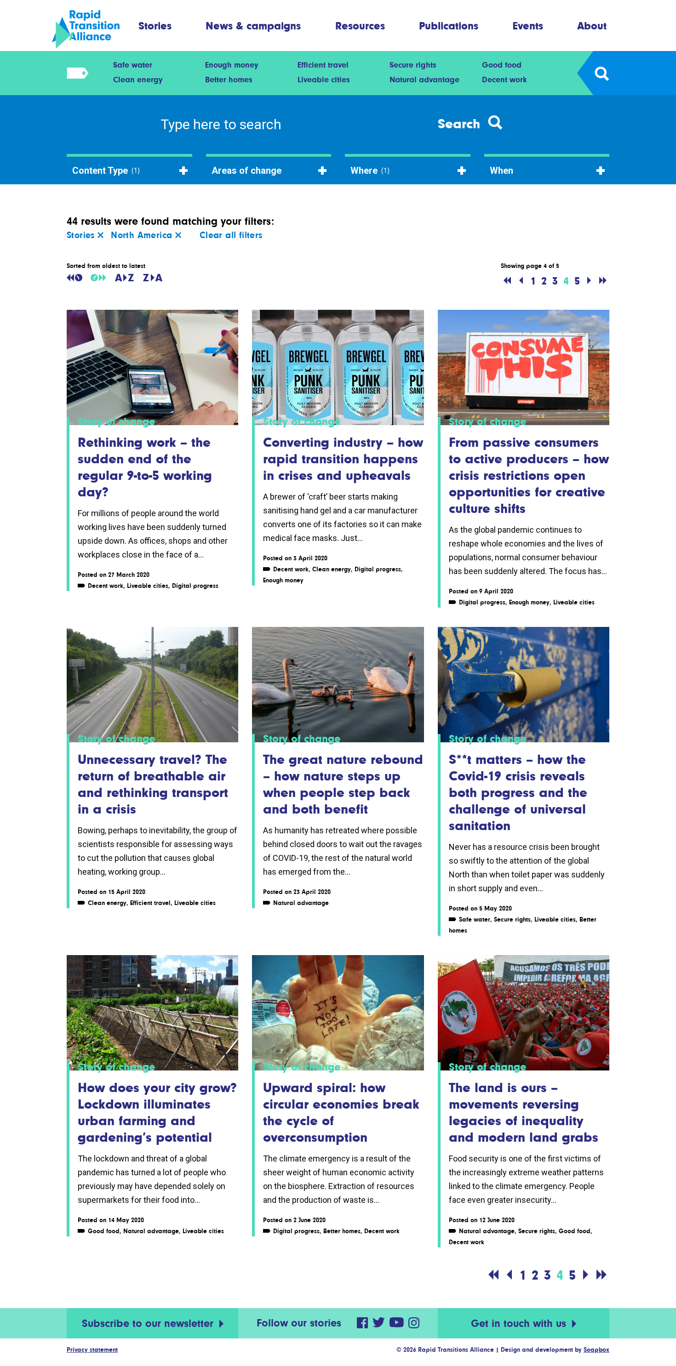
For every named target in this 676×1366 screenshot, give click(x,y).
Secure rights (413, 64)
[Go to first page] (507, 281)
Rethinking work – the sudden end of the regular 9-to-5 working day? (145, 467)
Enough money (231, 64)
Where (370, 170)
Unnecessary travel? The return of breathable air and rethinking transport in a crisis (153, 784)
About (592, 25)
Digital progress (195, 585)
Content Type (106, 170)
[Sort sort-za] (153, 277)
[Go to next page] (589, 281)
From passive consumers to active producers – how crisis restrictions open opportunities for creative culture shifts (529, 475)
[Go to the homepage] (94, 29)
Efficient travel (323, 64)
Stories (155, 25)
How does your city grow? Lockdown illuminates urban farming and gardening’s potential (157, 1112)
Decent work (504, 79)
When (501, 170)
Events (528, 25)
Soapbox (596, 1349)
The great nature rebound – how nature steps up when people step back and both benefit (343, 784)
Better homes (228, 79)
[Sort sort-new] (98, 277)
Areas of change (246, 170)
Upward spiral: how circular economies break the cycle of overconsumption (341, 1112)
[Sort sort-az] (124, 277)
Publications (448, 25)
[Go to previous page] (521, 281)
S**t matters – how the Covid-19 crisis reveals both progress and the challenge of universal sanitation (518, 792)
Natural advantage (424, 79)
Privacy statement (92, 1349)
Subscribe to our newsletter (149, 1323)
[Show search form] (601, 73)
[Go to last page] (602, 281)
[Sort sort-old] (74, 277)
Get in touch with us (520, 1323)
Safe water (132, 64)
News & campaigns (253, 25)
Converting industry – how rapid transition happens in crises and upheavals (343, 458)
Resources (360, 25)
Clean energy (137, 79)
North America (143, 235)
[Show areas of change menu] (75, 73)
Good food (501, 64)
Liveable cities (324, 79)
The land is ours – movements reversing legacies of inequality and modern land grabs (523, 1112)
